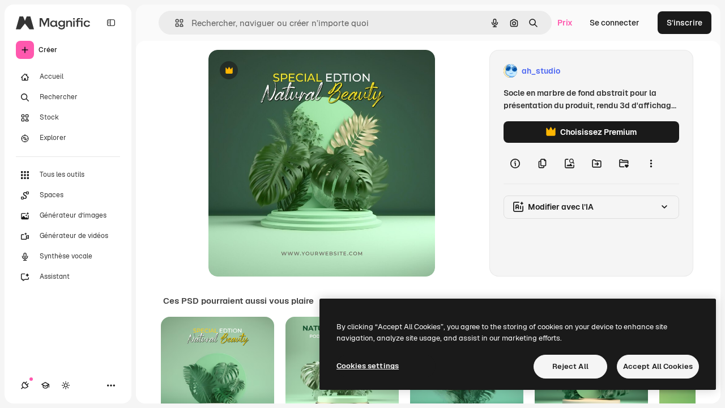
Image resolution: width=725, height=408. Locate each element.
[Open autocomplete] (174, 23)
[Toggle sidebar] (111, 23)
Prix (565, 23)
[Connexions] (25, 385)
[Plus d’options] (650, 163)
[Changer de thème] (66, 385)
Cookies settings (367, 366)
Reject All (570, 366)
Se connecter (614, 23)
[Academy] (45, 385)
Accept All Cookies (658, 366)
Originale (283, 71)
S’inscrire (684, 23)
